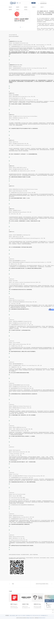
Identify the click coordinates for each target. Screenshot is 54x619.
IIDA (39, 615)
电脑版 (28, 617)
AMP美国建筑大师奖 (44, 615)
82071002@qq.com (43, 2)
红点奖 (19, 615)
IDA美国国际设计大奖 (29, 615)
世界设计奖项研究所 (12, 615)
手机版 (30, 617)
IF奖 (21, 615)
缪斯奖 (17, 615)
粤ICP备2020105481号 (42, 617)
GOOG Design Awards (35, 615)
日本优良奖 (23, 615)
